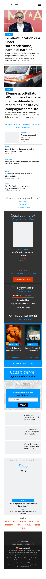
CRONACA (9, 90)
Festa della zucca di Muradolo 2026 (13, 349)
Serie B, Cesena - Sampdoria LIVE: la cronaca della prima (19, 150)
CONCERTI (23, 249)
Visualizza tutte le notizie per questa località (23, 512)
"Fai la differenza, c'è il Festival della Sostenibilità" (23, 504)
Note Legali (18, 557)
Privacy (26, 557)
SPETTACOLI (32, 344)
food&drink (32, 273)
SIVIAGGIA (11, 555)
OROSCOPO (9, 525)
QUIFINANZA (18, 555)
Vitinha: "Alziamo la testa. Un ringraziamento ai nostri (17, 187)
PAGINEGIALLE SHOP (33, 550)
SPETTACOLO (36, 124)
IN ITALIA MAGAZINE (17, 544)
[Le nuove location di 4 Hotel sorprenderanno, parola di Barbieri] (23, 21)
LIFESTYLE (9, 34)
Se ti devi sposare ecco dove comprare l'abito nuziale (32, 431)
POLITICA (17, 124)
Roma (23, 470)
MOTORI (23, 522)
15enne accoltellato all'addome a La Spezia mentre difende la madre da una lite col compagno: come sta (23, 101)
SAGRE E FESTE (13, 344)
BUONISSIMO (27, 555)
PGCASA (11, 552)
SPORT (18, 127)
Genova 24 (8, 153)
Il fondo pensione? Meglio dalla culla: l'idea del (28, 137)
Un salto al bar (23, 300)
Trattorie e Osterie (23, 207)
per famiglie (21, 273)
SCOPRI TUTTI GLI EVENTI (23, 280)
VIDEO (31, 522)
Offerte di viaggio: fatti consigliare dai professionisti (31, 446)
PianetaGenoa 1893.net (12, 178)
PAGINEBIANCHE (20, 552)
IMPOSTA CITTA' (29, 544)
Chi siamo (10, 557)
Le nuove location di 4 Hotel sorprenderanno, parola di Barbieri (22, 44)
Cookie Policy (35, 557)
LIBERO (8, 550)
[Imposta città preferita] (7, 4)
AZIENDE (37, 525)
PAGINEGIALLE (22, 550)
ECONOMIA (26, 124)
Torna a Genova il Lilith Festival (32, 349)
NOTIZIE (23, 509)
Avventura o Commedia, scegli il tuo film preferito (31, 417)
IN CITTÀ (18, 525)
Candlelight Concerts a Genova (23, 254)
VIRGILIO (14, 550)
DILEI (35, 552)
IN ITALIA (28, 525)
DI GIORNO (17, 295)
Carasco (14, 4)
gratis (12, 273)
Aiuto (30, 559)
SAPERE (38, 522)
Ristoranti (23, 201)
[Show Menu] (39, 4)
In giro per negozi (23, 307)
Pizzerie (23, 204)
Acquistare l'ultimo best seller (23, 303)
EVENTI (23, 528)
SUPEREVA (35, 555)
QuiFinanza (24, 142)
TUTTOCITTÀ (29, 552)
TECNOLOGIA (26, 127)
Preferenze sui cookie (20, 559)
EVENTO (23, 500)
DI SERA (28, 295)
